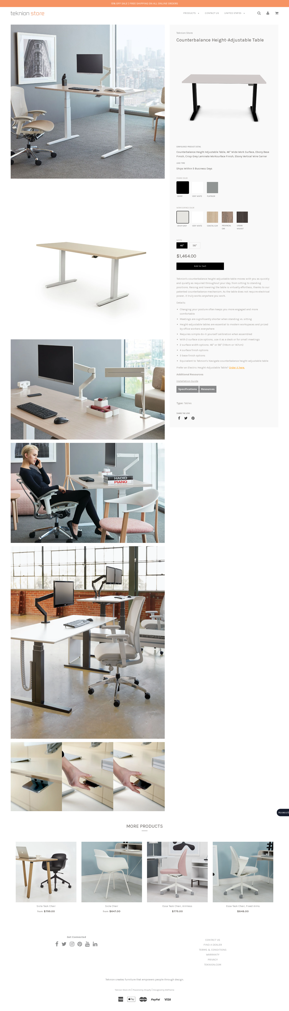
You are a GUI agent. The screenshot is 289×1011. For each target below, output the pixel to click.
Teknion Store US (123, 990)
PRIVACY (213, 959)
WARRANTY (212, 954)
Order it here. (237, 367)
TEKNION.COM (212, 964)
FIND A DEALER (213, 944)
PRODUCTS (190, 13)
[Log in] (267, 13)
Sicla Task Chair (46, 906)
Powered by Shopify (142, 990)
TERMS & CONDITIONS (212, 949)
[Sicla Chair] (111, 872)
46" (182, 245)
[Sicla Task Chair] (46, 872)
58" (195, 245)
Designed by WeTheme (163, 990)
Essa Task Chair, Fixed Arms (243, 906)
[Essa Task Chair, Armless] (177, 872)
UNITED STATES (233, 13)
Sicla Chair (111, 906)
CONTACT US (212, 13)
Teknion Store (184, 32)
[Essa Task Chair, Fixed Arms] (243, 872)
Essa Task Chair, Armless (177, 906)
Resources (208, 389)
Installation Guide (187, 381)
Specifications (187, 389)
